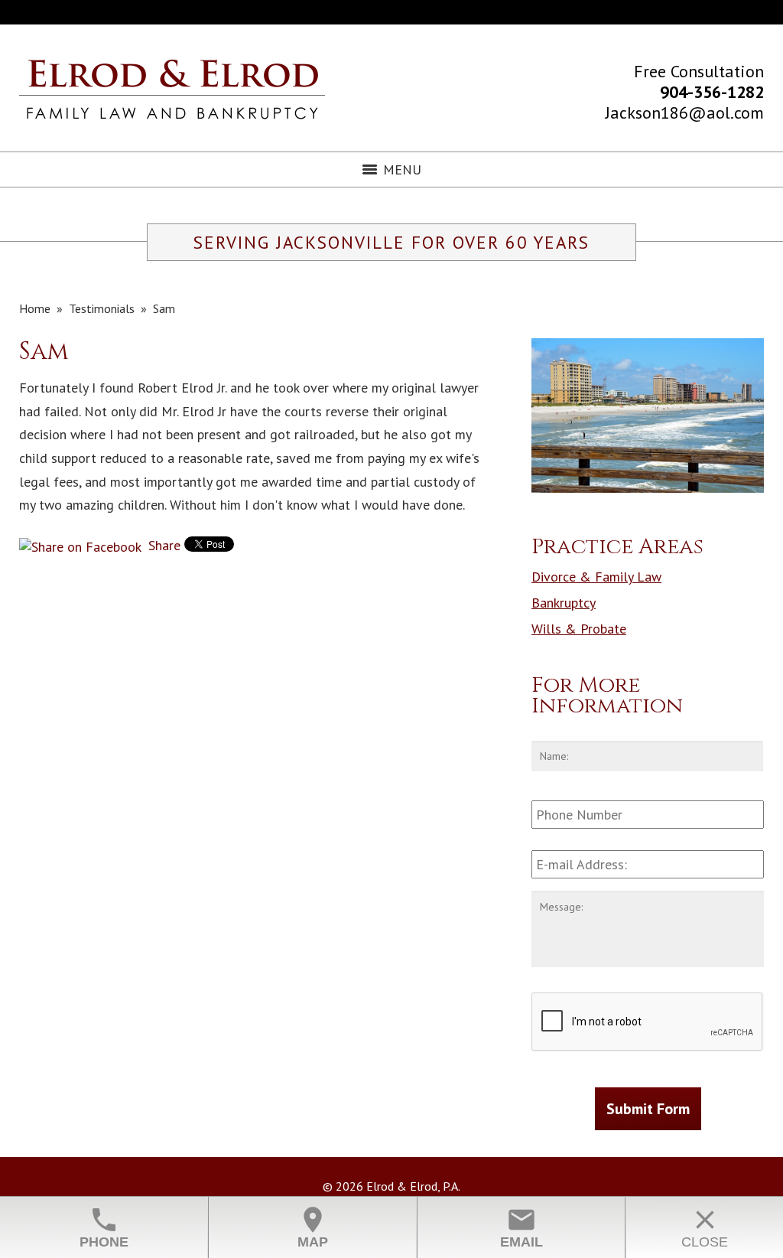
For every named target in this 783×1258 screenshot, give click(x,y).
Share (162, 545)
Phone (104, 1227)
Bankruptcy (563, 602)
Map (312, 1227)
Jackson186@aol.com (685, 112)
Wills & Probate (578, 628)
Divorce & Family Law (596, 576)
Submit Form (648, 1109)
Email (521, 1227)
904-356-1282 (712, 92)
